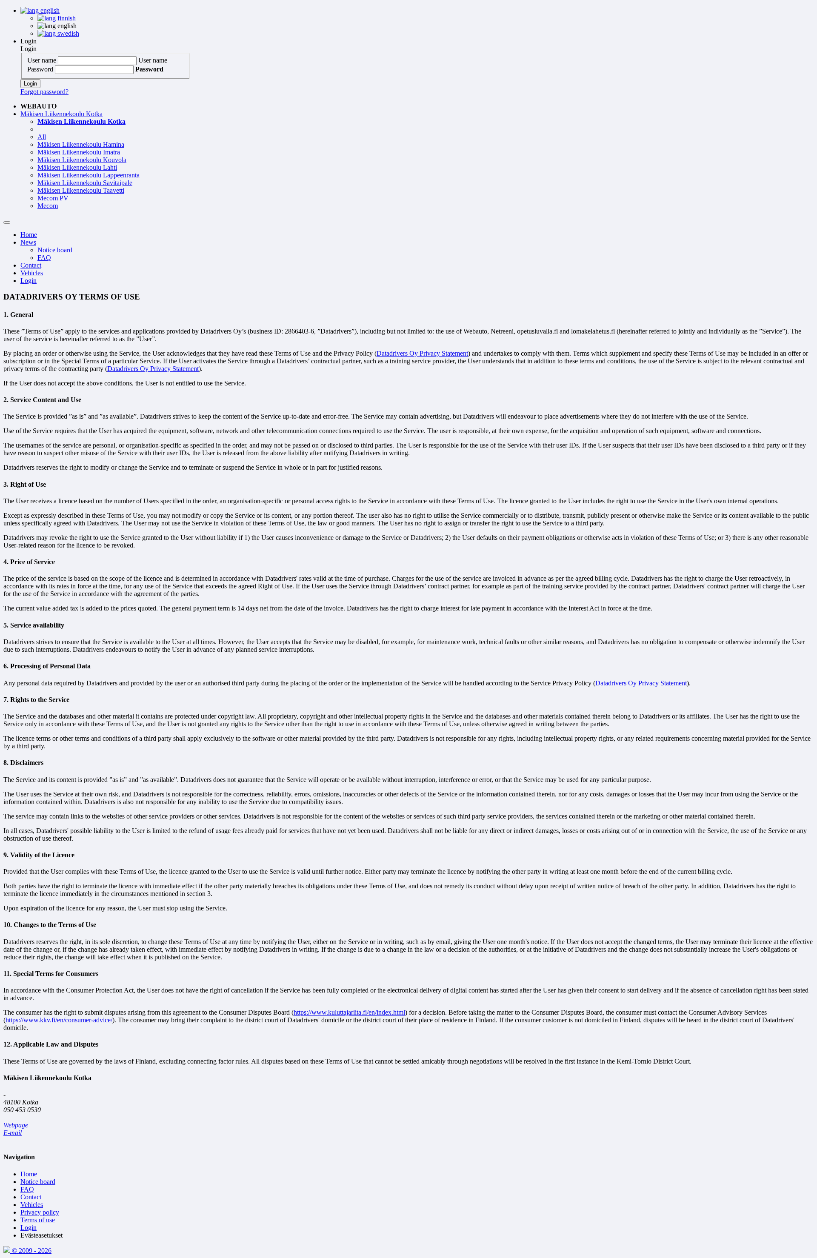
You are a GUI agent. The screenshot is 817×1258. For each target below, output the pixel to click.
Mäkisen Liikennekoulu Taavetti (80, 190)
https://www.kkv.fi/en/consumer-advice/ (59, 1020)
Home (28, 234)
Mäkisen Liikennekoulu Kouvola (81, 159)
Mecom (47, 205)
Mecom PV (53, 198)
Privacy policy (39, 1212)
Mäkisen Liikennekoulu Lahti (77, 167)
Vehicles (31, 273)
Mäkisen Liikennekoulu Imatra (78, 152)
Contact (30, 265)
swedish (67, 33)
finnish (66, 18)
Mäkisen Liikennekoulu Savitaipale (84, 182)
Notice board (54, 250)
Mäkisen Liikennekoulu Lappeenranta (88, 175)
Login (28, 41)
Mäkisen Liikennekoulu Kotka (61, 113)
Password (40, 69)
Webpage (15, 1125)
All (41, 136)
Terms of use (37, 1220)
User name (41, 60)
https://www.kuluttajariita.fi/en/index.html (349, 1012)
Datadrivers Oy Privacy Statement (422, 353)
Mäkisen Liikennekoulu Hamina (80, 144)
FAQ (44, 257)
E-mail (12, 1132)
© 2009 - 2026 (30, 1250)
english (49, 10)
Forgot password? (44, 91)
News (28, 242)
